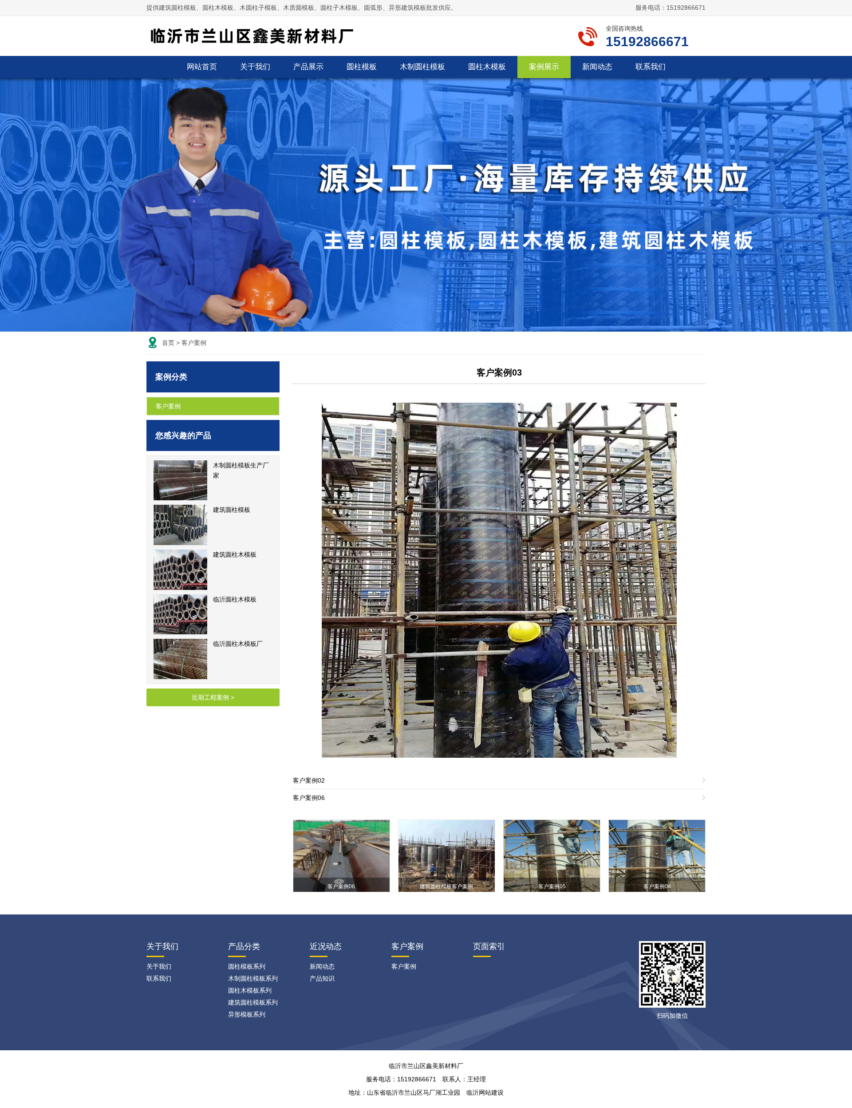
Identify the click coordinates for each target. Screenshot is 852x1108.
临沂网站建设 (485, 1092)
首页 (168, 342)
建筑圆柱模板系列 (253, 1002)
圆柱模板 (362, 67)
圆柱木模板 (487, 67)
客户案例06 (309, 797)
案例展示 (544, 67)
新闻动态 (597, 67)
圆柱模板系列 (246, 966)
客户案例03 (499, 372)
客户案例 (193, 342)
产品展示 (308, 67)
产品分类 (244, 946)
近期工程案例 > (213, 697)
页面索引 (489, 946)
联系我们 (650, 67)
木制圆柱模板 (422, 67)
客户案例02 (309, 780)
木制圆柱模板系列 (253, 978)
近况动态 (326, 946)
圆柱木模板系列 (250, 990)
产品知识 (322, 978)
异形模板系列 (246, 1014)
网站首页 (202, 67)
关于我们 (255, 67)
